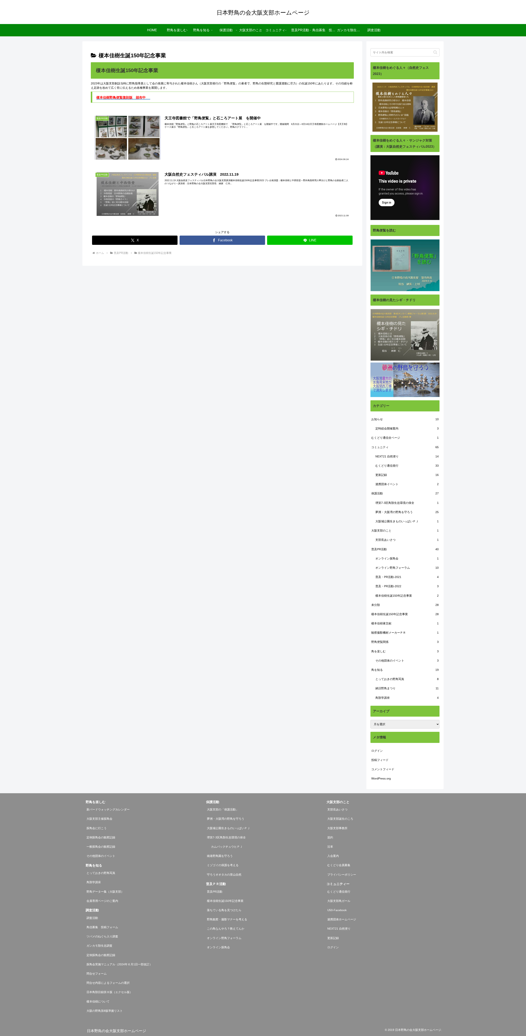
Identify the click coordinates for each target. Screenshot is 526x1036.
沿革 (330, 846)
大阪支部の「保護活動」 (223, 809)
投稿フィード (380, 760)
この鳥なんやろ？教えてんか (225, 928)
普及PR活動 (214, 891)
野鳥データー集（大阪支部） (105, 891)
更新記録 (333, 938)
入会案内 (333, 856)
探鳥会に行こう (97, 828)
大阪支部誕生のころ (340, 818)
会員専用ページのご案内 (102, 900)
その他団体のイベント (101, 856)
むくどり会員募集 (338, 865)
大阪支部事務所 (337, 828)
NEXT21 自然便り (339, 928)
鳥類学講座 (94, 882)
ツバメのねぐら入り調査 (102, 936)
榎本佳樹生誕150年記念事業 (225, 900)
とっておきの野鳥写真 (101, 873)
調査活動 (92, 918)
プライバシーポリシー (341, 874)
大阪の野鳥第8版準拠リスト (105, 1010)
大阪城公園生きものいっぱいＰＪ (228, 828)
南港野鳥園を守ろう (220, 856)
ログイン (377, 750)
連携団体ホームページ (341, 919)
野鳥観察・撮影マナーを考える (227, 919)
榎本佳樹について (98, 1001)
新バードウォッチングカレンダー (108, 809)
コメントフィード (382, 769)
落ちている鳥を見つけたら (224, 910)
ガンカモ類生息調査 (99, 945)
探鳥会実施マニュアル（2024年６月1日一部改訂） (119, 964)
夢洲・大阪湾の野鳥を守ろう (225, 818)
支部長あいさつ (337, 809)
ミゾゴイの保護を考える (223, 865)
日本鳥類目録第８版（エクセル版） (110, 992)
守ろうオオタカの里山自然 (224, 874)
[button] (435, 52)
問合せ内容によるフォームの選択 (108, 982)
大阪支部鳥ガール (338, 900)
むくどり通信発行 (338, 891)
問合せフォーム (97, 973)
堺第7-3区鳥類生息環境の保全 (226, 837)
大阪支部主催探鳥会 (99, 818)
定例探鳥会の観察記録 (101, 837)
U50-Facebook (337, 910)
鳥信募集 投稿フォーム (102, 927)
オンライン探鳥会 (218, 947)
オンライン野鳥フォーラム (224, 938)
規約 (330, 837)
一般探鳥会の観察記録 (101, 846)
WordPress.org (381, 778)
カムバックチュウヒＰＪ (227, 846)
